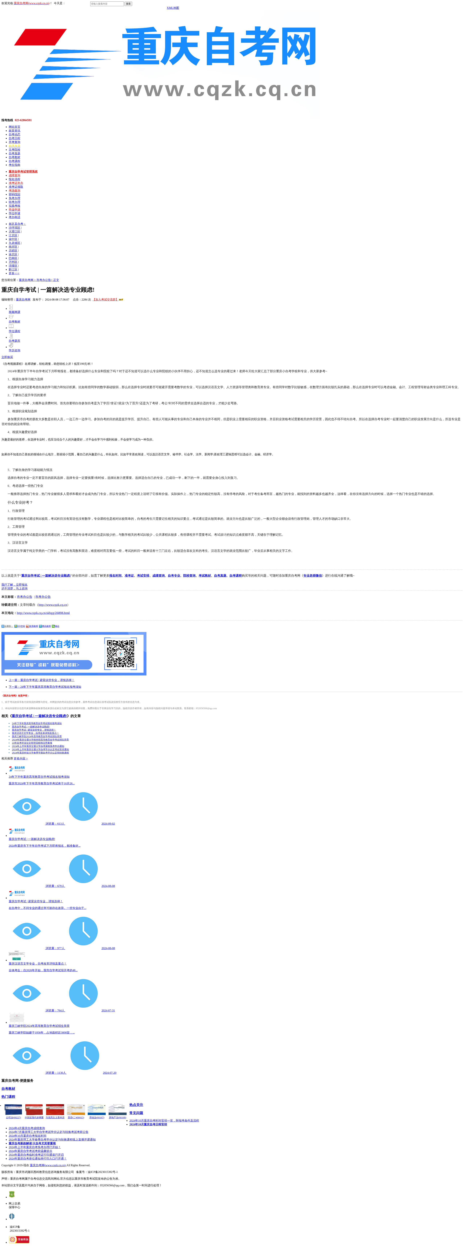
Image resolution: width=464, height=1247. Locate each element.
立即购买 (7, 357)
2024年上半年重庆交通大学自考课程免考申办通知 (38, 746)
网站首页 (14, 126)
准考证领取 (16, 186)
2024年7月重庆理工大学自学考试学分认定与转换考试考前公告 (48, 1131)
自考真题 (14, 153)
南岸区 (13, 246)
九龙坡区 (14, 242)
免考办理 (14, 198)
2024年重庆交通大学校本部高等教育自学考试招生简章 (40, 739)
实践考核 (14, 205)
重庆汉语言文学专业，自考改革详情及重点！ (35, 733)
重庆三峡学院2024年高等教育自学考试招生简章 (37, 736)
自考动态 (14, 134)
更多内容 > (21, 758)
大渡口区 (14, 231)
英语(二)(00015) (76, 1117)
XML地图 (173, 7)
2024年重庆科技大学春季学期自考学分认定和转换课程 (40, 752)
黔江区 (13, 269)
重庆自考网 (23, 299)
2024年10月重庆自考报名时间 (27, 1135)
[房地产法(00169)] (117, 1109)
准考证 (129, 575)
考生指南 (14, 164)
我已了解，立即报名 (14, 584)
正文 (56, 280)
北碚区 (13, 250)
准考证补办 (16, 182)
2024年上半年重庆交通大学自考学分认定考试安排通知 (40, 749)
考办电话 (14, 217)
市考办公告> (44, 280)
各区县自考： (17, 223)
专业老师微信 (312, 575)
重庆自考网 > (27, 280)
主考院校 (14, 149)
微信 (57, 626)
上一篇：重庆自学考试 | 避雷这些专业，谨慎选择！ (41, 680)
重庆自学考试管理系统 (23, 171)
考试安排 (143, 575)
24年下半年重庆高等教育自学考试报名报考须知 (37, 723)
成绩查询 (14, 175)
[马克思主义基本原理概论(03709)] (55, 1109)
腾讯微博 (46, 626)
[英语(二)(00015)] (75, 1109)
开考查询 (14, 142)
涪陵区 (13, 265)
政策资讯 (14, 130)
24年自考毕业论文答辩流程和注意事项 (32, 743)
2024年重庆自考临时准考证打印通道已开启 (36, 1154)
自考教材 (14, 157)
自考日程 (14, 138)
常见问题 (136, 1113)
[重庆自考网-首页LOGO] (160, 117)
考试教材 (205, 575)
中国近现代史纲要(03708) (34, 1119)
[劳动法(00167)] (96, 1109)
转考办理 (14, 201)
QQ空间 (21, 626)
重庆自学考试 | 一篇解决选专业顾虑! (46, 575)
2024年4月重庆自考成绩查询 (27, 1128)
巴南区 (13, 258)
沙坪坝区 (14, 227)
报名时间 (115, 575)
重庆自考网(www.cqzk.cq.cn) (48, 1165)
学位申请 (14, 213)
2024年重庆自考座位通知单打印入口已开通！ (38, 1158)
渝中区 (13, 239)
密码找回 (14, 194)
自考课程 (14, 161)
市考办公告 (24, 597)
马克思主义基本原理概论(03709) (55, 1119)
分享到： (9, 626)
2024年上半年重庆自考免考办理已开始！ (35, 1147)
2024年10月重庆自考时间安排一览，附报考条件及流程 (164, 1120)
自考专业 (174, 575)
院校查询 (189, 575)
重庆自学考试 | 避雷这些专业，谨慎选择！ (34, 730)
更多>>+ (14, 273)
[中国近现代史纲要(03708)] (34, 1109)
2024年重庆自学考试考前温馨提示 (30, 1150)
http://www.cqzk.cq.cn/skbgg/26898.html (43, 613)
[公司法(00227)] (13, 1109)
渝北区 (13, 254)
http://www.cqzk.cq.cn (52, 604)
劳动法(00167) (96, 1117)
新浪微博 (33, 626)
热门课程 (8, 1097)
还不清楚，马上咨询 (14, 588)
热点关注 (136, 1105)
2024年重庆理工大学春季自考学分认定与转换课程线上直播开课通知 (52, 1139)
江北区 (13, 235)
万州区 (13, 261)
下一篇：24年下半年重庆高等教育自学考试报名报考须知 (45, 686)
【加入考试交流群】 (105, 299)
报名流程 (14, 179)
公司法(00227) (13, 1117)
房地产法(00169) (117, 1117)
